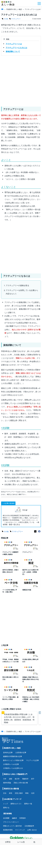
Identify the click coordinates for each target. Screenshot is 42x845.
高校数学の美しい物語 (14, 9)
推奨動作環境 (8, 830)
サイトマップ (20, 830)
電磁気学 (25, 779)
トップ (5, 804)
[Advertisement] (21, 80)
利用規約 (22, 818)
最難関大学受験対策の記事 (12, 756)
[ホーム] (2, 9)
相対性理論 (7, 783)
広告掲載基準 (29, 826)
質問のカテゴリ (16, 804)
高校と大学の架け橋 (21, 783)
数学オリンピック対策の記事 (13, 760)
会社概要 (6, 818)
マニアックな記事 (32, 760)
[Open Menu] (39, 3)
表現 (10, 793)
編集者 (14, 818)
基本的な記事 (8, 752)
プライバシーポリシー (11, 822)
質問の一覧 (28, 804)
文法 (4, 793)
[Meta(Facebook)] (39, 531)
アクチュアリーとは (14, 43)
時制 (26, 793)
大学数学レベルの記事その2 (13, 768)
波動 (10, 779)
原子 (32, 779)
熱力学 (17, 779)
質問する (6, 807)
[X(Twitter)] (35, 531)
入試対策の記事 (20, 752)
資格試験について (13, 51)
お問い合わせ (32, 830)
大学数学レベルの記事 (11, 764)
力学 (4, 779)
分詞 (32, 793)
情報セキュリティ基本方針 (12, 826)
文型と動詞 (19, 793)
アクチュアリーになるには (16, 47)
